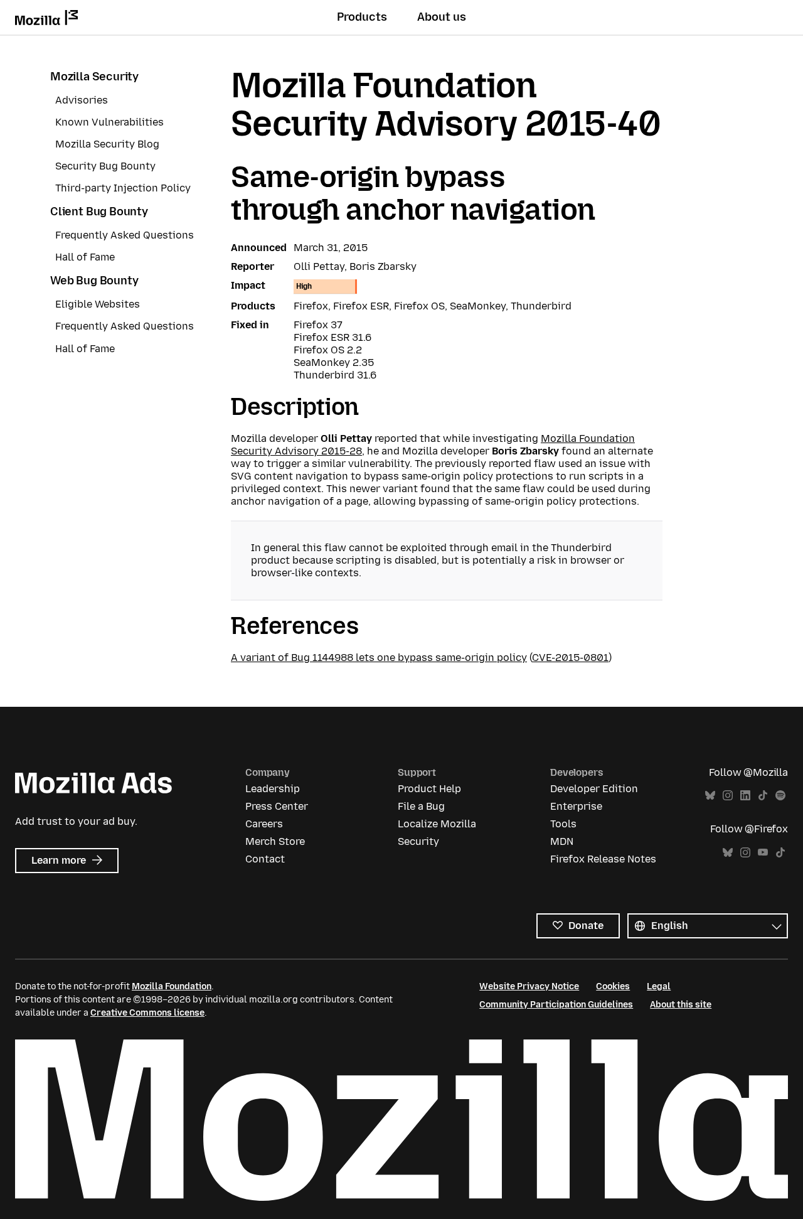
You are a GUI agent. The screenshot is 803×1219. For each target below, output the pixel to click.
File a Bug (421, 806)
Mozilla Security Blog (107, 144)
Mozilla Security (94, 76)
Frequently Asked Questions (124, 235)
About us (441, 17)
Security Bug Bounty (105, 166)
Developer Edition (594, 789)
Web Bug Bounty (94, 280)
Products (362, 17)
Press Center (276, 806)
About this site (680, 1004)
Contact (265, 859)
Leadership (272, 789)
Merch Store (275, 841)
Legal (659, 986)
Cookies (613, 986)
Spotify (780, 795)
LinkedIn (745, 795)
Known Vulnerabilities (109, 122)
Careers (264, 824)
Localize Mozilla (437, 824)
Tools (563, 824)
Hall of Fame (85, 257)
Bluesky (710, 795)
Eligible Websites (97, 304)
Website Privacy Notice (529, 986)
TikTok (762, 795)
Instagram (727, 795)
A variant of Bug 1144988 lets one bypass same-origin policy (379, 657)
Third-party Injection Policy (123, 188)
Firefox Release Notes (603, 859)
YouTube (762, 853)
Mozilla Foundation (171, 986)
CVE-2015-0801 (570, 657)
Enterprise (576, 806)
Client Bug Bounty (99, 211)
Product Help (429, 789)
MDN (561, 841)
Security (418, 841)
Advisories (81, 100)
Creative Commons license (147, 1012)
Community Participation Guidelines (556, 1004)
